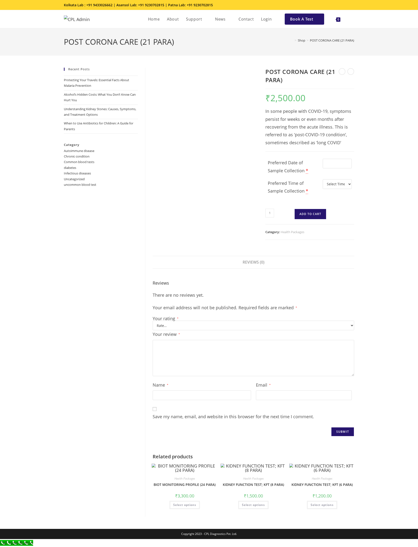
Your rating (166, 318)
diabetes (70, 168)
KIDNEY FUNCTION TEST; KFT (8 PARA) (253, 484)
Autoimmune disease (79, 151)
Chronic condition (77, 156)
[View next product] (350, 71)
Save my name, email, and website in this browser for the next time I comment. (233, 416)
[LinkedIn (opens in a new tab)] (345, 5)
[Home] (292, 40)
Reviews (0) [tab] (253, 262)
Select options (184, 505)
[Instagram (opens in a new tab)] (338, 5)
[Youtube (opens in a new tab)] (351, 5)
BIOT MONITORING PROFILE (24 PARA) (185, 484)
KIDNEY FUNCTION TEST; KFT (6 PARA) (322, 484)
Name (160, 385)
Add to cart (310, 214)
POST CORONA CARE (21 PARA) (332, 40)
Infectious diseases (77, 173)
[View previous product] (342, 71)
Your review (166, 334)
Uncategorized (74, 179)
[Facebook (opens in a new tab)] (331, 5)
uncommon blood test (80, 184)
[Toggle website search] (349, 19)
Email (263, 385)
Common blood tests (79, 162)
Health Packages (292, 232)
